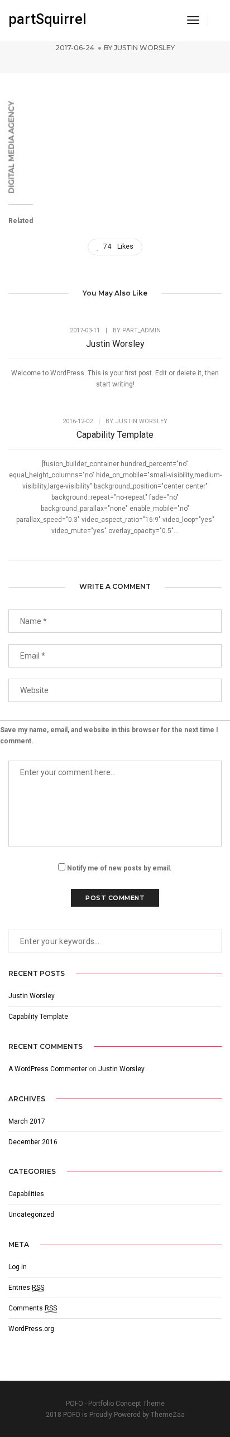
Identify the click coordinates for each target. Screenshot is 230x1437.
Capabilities (26, 1194)
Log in (17, 1267)
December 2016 (33, 1142)
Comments (32, 1308)
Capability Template (115, 434)
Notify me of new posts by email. (119, 868)
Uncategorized (31, 1214)
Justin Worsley (144, 47)
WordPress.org (31, 1329)
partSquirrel (47, 19)
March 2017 (26, 1121)
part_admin (141, 330)
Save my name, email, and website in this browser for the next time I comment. (109, 735)
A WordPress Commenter (47, 1069)
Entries (26, 1287)
